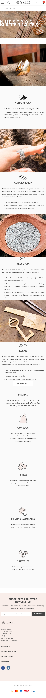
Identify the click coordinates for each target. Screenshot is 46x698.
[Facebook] (3, 668)
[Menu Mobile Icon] (2, 2)
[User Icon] (37, 3)
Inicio (3, 8)
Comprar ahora (23, 384)
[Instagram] (8, 668)
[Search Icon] (8, 3)
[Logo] (23, 2)
